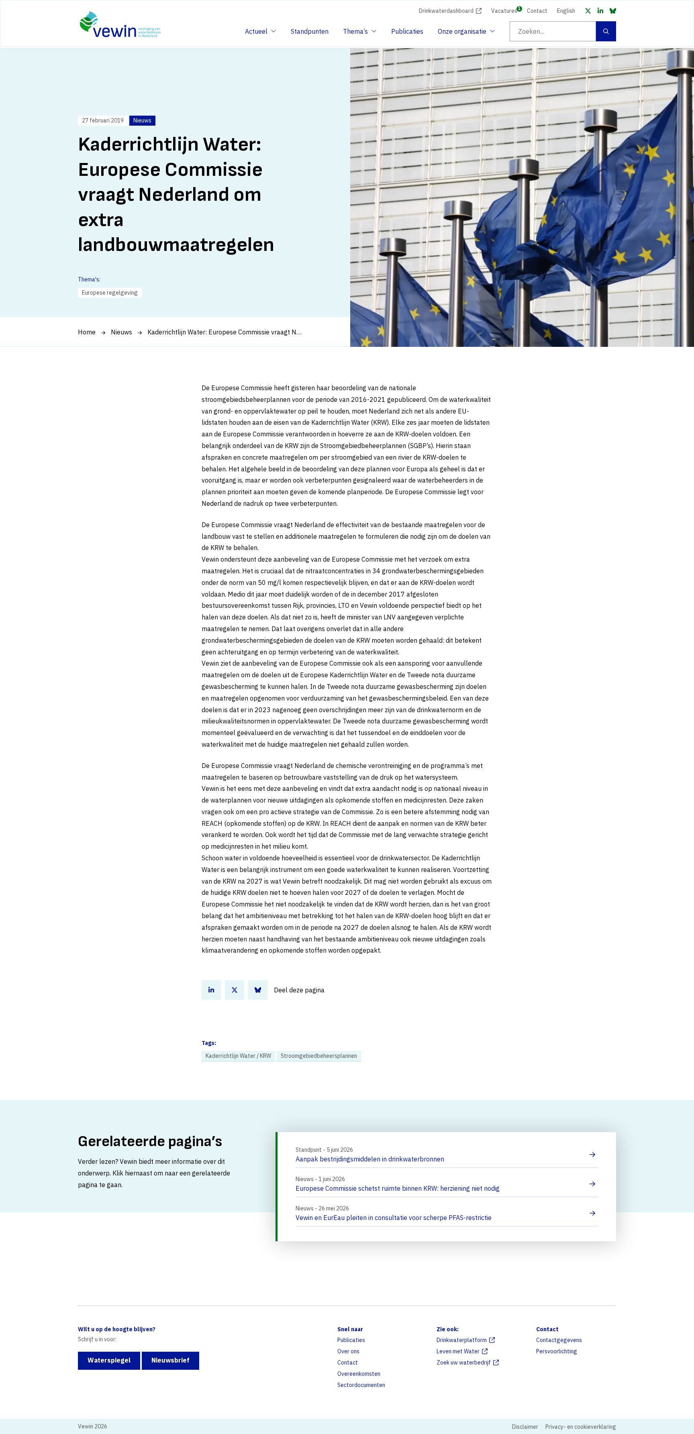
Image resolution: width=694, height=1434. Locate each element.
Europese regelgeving (110, 292)
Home (87, 332)
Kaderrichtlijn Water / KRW (238, 1055)
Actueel (259, 33)
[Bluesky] (613, 11)
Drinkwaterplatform (462, 1340)
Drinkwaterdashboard (446, 10)
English (566, 10)
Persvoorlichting (556, 1351)
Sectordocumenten (361, 1385)
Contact (537, 10)
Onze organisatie (462, 33)
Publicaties (407, 31)
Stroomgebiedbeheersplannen (319, 1055)
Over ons (348, 1351)
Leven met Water (458, 1351)
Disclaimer (525, 1426)
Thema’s (357, 33)
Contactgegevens (559, 1340)
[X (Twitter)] (588, 11)
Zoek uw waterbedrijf (464, 1362)
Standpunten (310, 31)
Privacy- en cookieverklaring (580, 1426)
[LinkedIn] (600, 11)
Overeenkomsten (358, 1373)
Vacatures (504, 10)
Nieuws (121, 332)
